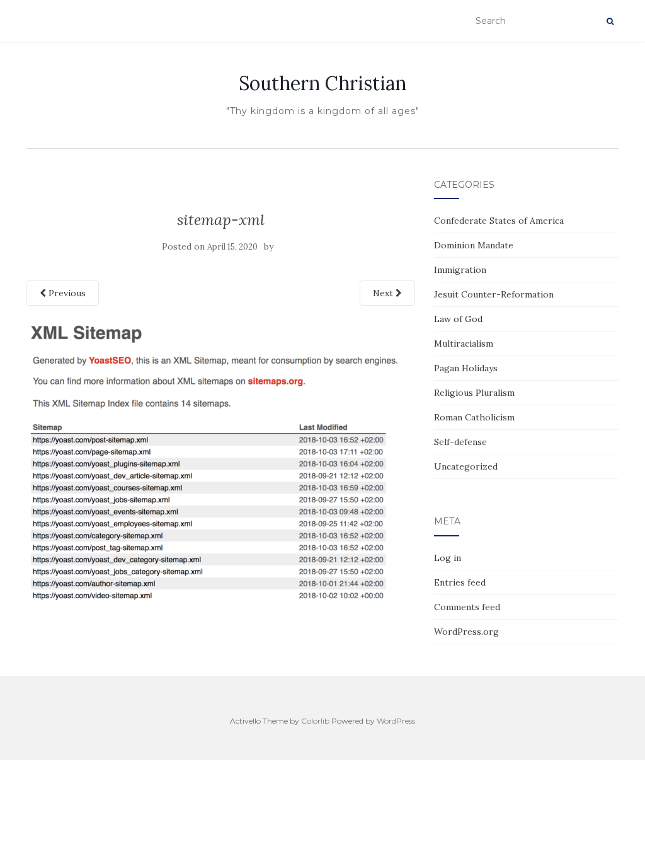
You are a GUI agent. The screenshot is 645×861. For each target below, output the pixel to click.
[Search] (610, 21)
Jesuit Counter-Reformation (494, 294)
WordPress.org (466, 631)
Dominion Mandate (473, 245)
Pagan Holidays (466, 368)
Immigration (460, 269)
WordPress (396, 720)
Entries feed (460, 582)
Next (384, 293)
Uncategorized (466, 466)
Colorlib (315, 720)
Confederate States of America (499, 220)
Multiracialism (463, 343)
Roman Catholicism (474, 417)
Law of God (458, 319)
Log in (447, 557)
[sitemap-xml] (215, 461)
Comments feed (467, 607)
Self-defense (460, 442)
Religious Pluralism (474, 392)
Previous (66, 293)
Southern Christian (322, 83)
